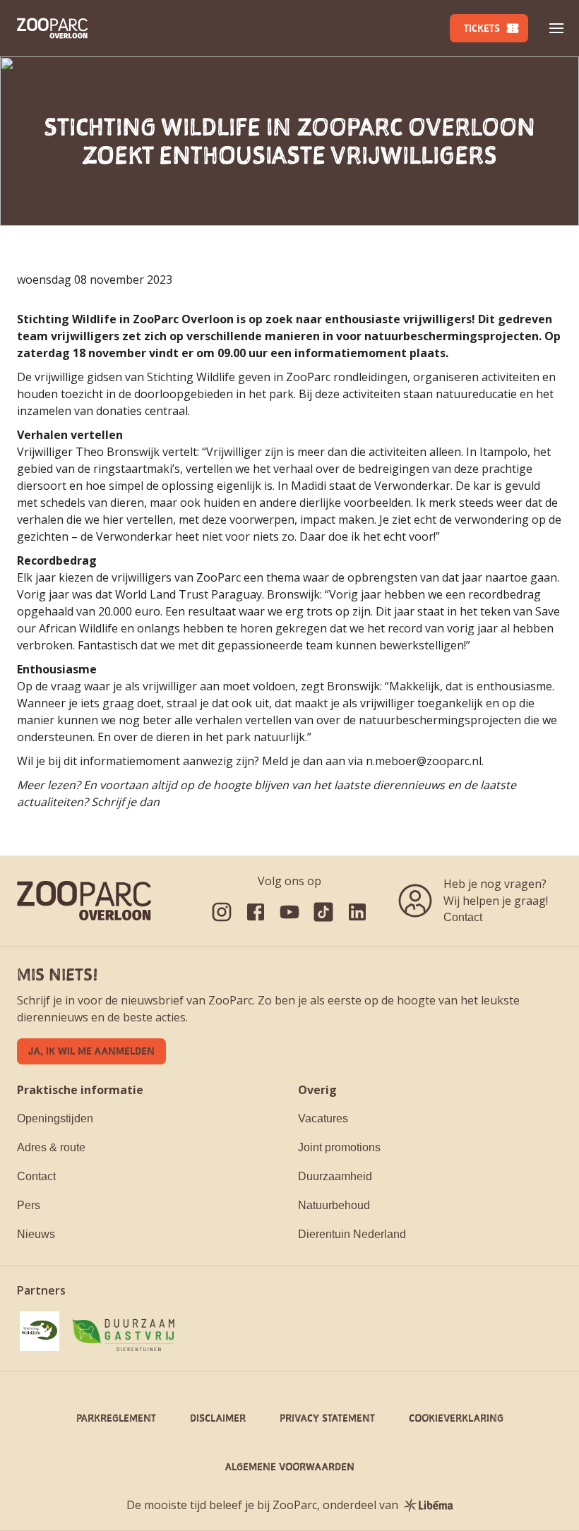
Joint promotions (339, 1147)
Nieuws (36, 1234)
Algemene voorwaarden (289, 1466)
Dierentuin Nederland (352, 1234)
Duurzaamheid (335, 1176)
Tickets (482, 28)
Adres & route (51, 1147)
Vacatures (323, 1118)
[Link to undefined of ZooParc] (222, 912)
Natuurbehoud (334, 1205)
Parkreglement (116, 1417)
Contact (462, 917)
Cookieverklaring (456, 1417)
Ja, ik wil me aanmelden (91, 1050)
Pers (28, 1205)
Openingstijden (55, 1118)
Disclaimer (218, 1417)
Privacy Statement (327, 1417)
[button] (556, 28)
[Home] (52, 28)
